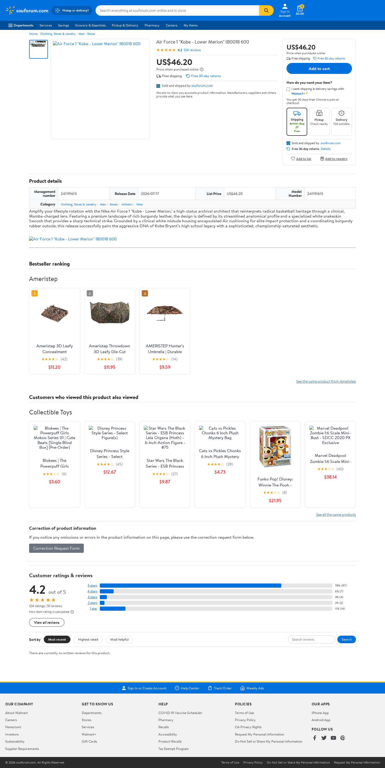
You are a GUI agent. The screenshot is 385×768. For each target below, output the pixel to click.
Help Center (190, 688)
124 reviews (192, 50)
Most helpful (119, 639)
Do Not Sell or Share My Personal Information (268, 741)
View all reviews (46, 622)
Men (81, 33)
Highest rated (88, 639)
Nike (139, 204)
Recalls (163, 726)
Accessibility (167, 734)
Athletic (127, 204)
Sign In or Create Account (147, 688)
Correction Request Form (56, 548)
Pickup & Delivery (125, 25)
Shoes (91, 33)
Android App (321, 719)
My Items (190, 25)
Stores (86, 719)
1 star (93, 608)
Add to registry (336, 158)
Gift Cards (89, 741)
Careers (171, 25)
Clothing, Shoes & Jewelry (58, 33)
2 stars (92, 603)
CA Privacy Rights (248, 726)
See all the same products (336, 514)
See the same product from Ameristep (326, 381)
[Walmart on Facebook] (314, 738)
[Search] (266, 10)
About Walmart (16, 712)
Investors (12, 734)
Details (326, 149)
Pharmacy (152, 25)
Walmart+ (89, 734)
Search (347, 639)
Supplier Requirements (22, 748)
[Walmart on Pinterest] (343, 738)
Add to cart (319, 68)
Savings (63, 25)
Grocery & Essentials (90, 25)
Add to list (303, 158)
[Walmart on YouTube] (333, 738)
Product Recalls (170, 741)
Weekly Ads (255, 688)
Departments (23, 25)
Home (33, 33)
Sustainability (15, 741)
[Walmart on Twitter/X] (324, 738)
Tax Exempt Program (173, 748)
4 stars (92, 591)
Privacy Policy (245, 719)
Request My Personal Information (259, 734)
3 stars (92, 597)
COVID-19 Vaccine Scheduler (180, 712)
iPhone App (320, 712)
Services (46, 25)
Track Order (223, 688)
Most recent (57, 639)
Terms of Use (244, 712)
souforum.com (202, 85)
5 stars (92, 585)
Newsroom (13, 726)
